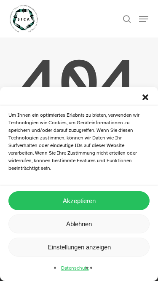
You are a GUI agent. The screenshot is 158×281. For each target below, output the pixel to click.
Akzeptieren (79, 200)
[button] (145, 97)
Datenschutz (75, 268)
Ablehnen (79, 223)
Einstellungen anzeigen (79, 247)
